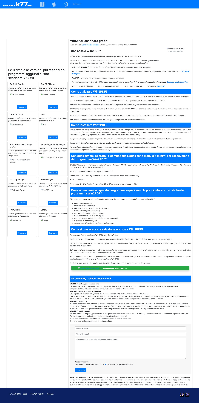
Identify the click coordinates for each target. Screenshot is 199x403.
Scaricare (22, 107)
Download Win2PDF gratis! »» (115, 268)
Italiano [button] (76, 4)
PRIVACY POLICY (37, 394)
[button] (41, 4)
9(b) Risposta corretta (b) (123, 364)
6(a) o (108, 364)
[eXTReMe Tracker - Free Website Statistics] (182, 394)
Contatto (50, 394)
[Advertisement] (99, 22)
